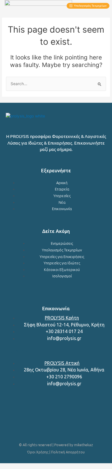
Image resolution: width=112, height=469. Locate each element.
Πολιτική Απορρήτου (68, 452)
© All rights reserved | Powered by (46, 445)
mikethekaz (83, 445)
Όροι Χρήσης (38, 452)
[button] (53, 5)
